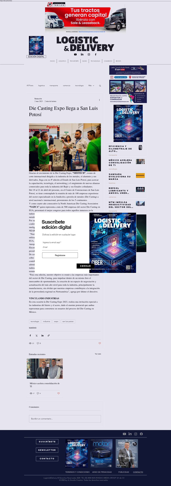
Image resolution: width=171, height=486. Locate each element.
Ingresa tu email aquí (51, 242)
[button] (85, 266)
